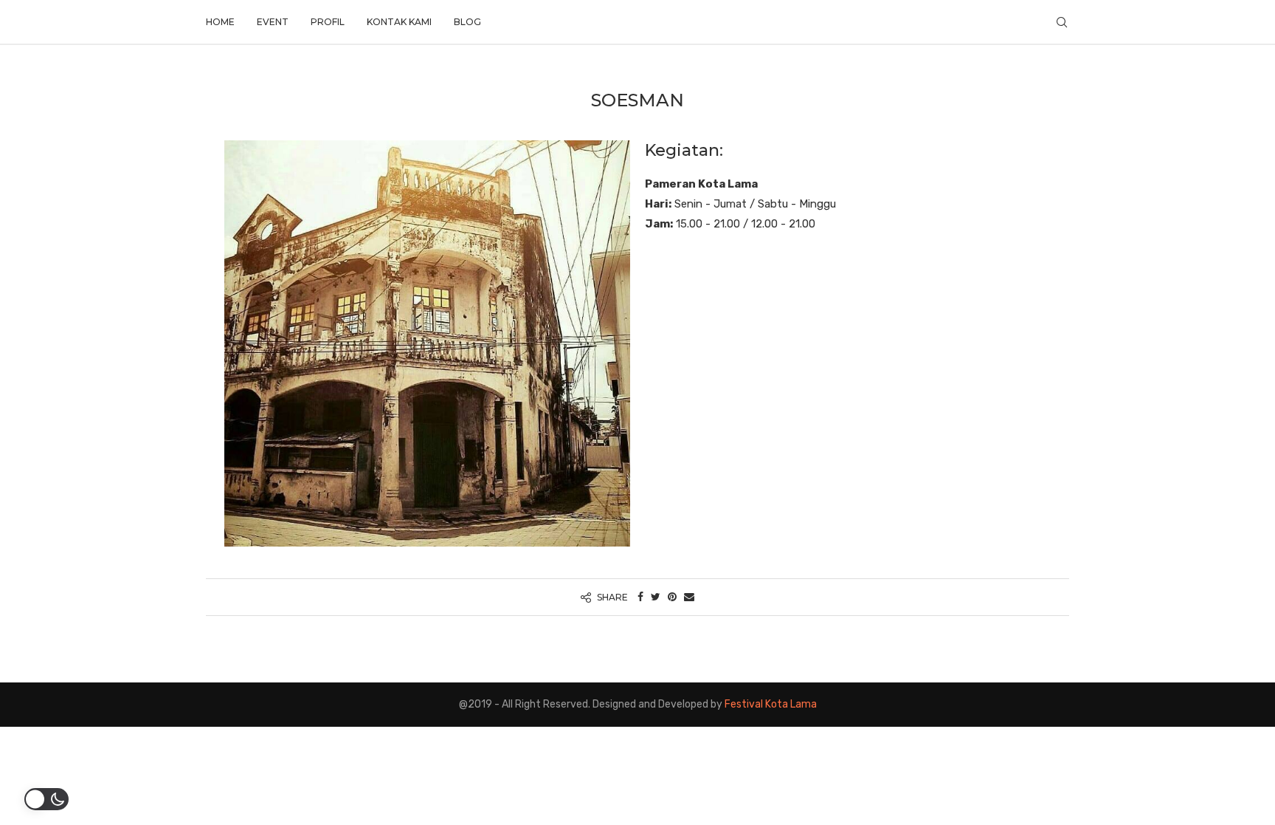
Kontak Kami (399, 21)
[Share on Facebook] (640, 597)
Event (272, 21)
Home (220, 21)
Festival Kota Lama (771, 704)
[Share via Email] (689, 597)
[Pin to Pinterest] (672, 597)
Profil (328, 21)
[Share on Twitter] (655, 597)
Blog (467, 21)
